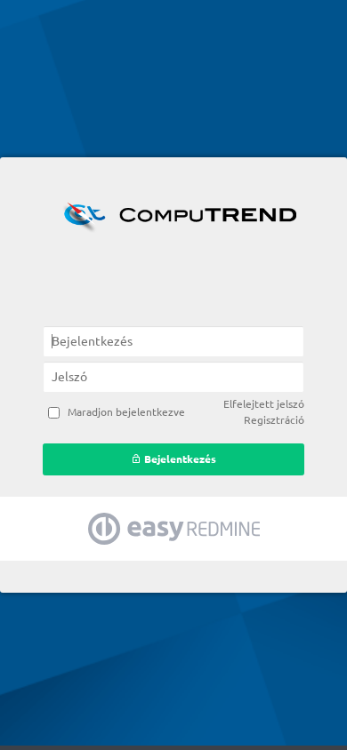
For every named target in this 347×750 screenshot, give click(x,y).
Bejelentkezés (178, 459)
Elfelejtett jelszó (263, 404)
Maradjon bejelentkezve (126, 412)
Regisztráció (274, 420)
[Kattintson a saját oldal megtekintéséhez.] (173, 216)
